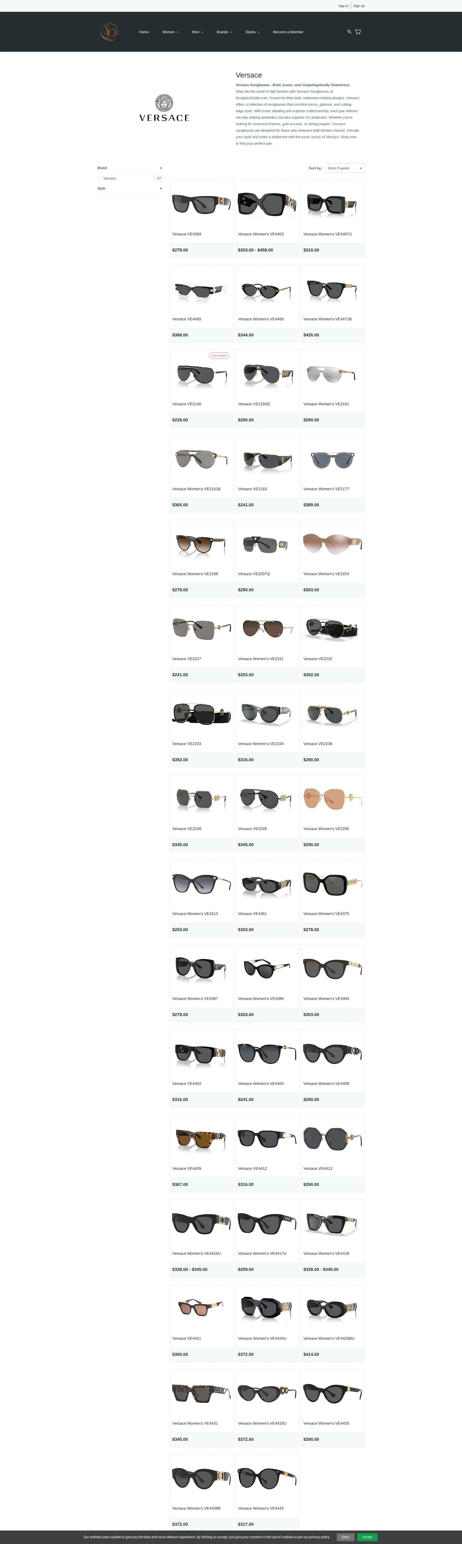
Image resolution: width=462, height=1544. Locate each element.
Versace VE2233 (186, 744)
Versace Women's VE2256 (326, 829)
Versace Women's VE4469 (261, 319)
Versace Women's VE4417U (262, 1253)
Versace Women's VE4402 (261, 234)
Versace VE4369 (186, 234)
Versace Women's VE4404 (261, 1083)
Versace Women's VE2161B (196, 489)
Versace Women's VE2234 (261, 744)
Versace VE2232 (317, 659)
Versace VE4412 (252, 1168)
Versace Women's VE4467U (327, 234)
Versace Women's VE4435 (326, 1423)
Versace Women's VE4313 (195, 914)
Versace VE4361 (252, 914)
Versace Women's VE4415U (196, 1253)
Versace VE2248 (186, 829)
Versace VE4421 (186, 1338)
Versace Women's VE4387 (195, 999)
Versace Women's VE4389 (261, 999)
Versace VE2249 (252, 829)
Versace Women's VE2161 (326, 404)
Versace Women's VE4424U (262, 1338)
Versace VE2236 (317, 744)
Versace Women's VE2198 (195, 574)
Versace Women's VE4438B (196, 1508)
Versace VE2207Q (254, 574)
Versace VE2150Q (254, 404)
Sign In (343, 6)
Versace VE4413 (317, 1168)
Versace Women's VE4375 (326, 914)
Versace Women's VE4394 (326, 999)
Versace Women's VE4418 (326, 1253)
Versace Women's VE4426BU (329, 1338)
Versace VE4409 (186, 1168)
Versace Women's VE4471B (327, 319)
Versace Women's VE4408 (326, 1083)
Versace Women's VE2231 (261, 659)
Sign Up (359, 6)
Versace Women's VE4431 (195, 1423)
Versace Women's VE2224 (326, 574)
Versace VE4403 (186, 1083)
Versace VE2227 (186, 659)
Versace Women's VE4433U (262, 1423)
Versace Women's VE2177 (326, 489)
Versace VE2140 (186, 404)
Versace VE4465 (186, 319)
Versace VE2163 (252, 489)
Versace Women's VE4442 (261, 1508)
